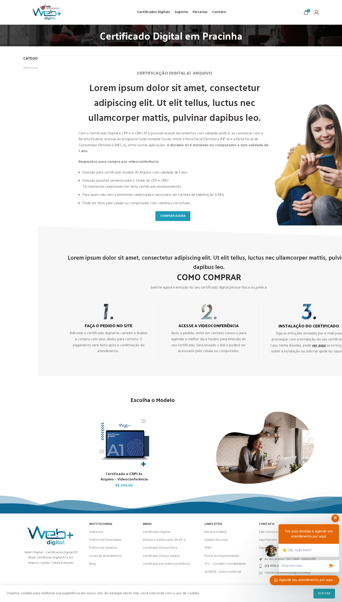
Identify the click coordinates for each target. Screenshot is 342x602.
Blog (92, 564)
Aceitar (324, 593)
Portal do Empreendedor (222, 556)
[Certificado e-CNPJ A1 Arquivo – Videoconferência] (124, 444)
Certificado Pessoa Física (160, 548)
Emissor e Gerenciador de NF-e (164, 540)
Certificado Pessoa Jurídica (161, 556)
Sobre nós (96, 532)
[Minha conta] (316, 12)
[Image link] (51, 533)
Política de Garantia (103, 548)
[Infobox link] (108, 329)
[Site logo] (47, 12)
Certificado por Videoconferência (166, 564)
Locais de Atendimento (105, 556)
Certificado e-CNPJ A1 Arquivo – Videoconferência (124, 476)
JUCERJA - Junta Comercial (223, 572)
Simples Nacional (216, 540)
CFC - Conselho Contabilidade (225, 564)
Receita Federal (216, 532)
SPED (208, 548)
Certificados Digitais (157, 532)
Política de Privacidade (105, 540)
